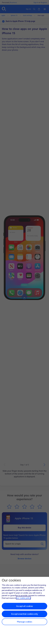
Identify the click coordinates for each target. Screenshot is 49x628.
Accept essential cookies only (24, 613)
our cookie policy (23, 598)
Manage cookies (24, 621)
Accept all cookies (24, 606)
